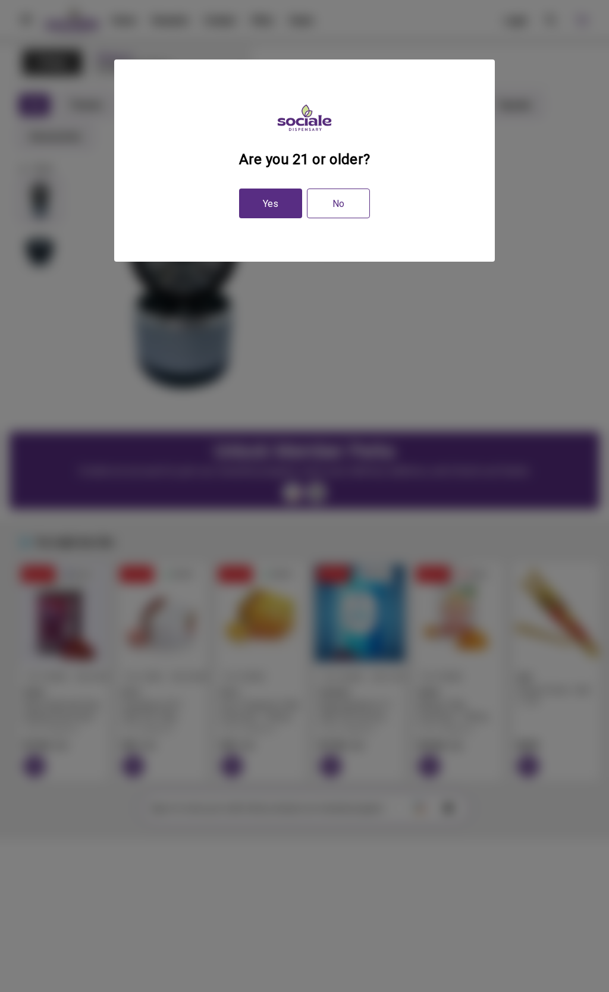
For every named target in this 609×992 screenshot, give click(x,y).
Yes (270, 203)
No (338, 203)
